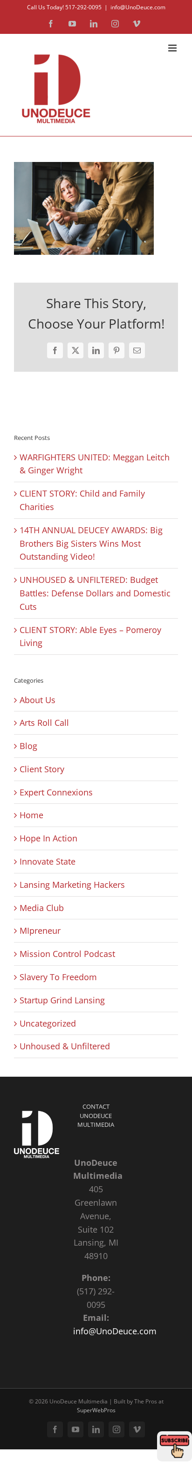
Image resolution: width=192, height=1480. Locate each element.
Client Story (42, 769)
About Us (37, 699)
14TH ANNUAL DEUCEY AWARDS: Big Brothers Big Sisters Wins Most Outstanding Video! (91, 543)
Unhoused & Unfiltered (65, 1046)
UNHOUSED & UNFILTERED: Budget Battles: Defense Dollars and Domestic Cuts (95, 593)
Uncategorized (48, 1023)
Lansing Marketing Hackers (72, 884)
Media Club (42, 907)
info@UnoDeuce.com (137, 7)
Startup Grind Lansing (62, 1000)
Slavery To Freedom (58, 976)
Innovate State (47, 861)
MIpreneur (40, 930)
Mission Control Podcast (67, 953)
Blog (28, 745)
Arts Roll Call (44, 722)
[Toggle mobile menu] (173, 48)
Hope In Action (48, 838)
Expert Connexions (56, 792)
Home (31, 815)
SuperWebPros (96, 1410)
